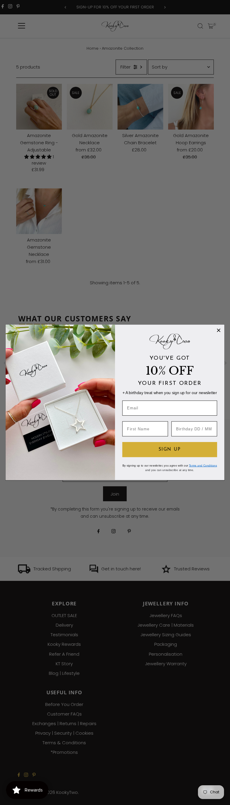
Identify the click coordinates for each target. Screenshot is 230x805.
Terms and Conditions (203, 465)
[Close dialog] (218, 330)
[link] (169, 341)
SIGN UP (169, 449)
